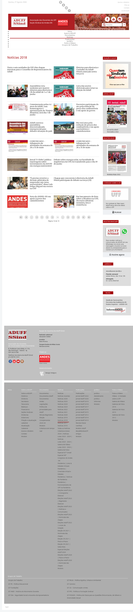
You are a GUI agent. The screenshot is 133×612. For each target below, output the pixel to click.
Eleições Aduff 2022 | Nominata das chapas (65, 517)
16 (68, 217)
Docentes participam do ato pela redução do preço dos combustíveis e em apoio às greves (87, 107)
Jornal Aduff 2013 (82, 420)
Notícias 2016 (63, 426)
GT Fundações (13, 588)
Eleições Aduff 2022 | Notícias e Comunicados (65, 509)
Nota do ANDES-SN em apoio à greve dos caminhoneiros (40, 198)
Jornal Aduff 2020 (82, 399)
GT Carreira (71, 584)
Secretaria (24, 401)
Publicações (80, 390)
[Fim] (89, 217)
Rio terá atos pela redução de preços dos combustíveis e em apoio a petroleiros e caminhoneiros (87, 127)
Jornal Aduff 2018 (82, 404)
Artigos (78, 434)
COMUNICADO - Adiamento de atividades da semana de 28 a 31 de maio (41, 144)
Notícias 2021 (63, 412)
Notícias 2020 (63, 415)
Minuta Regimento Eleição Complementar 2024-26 (46, 419)
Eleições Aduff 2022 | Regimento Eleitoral (65, 501)
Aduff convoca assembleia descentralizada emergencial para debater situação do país (41, 127)
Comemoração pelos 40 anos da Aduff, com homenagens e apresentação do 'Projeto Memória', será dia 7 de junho (41, 109)
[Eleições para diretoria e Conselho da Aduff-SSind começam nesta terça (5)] (64, 76)
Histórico (24, 396)
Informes (97, 401)
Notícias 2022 (63, 409)
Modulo (24, 436)
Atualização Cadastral (25, 427)
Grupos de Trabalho (15, 576)
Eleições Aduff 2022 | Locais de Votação (65, 525)
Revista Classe (81, 423)
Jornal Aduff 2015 (82, 412)
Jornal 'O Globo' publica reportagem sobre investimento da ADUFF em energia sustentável (41, 162)
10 (37, 217)
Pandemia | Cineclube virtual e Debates (64, 471)
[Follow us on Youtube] (113, 19)
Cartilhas (79, 426)
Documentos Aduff (46, 396)
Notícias (60, 390)
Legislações (43, 404)
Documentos (44, 390)
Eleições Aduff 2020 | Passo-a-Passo (65, 556)
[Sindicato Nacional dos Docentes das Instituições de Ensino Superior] (44, 358)
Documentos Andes (44, 400)
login (7, 607)
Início (10, 390)
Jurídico (96, 390)
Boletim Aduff (81, 428)
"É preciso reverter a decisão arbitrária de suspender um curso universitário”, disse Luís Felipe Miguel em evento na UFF (41, 183)
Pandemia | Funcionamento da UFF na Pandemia (64, 485)
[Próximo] (84, 217)
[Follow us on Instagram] (119, 19)
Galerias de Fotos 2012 (118, 416)
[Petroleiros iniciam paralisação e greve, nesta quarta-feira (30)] (64, 128)
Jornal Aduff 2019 (82, 401)
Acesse (117, 212)
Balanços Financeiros (25, 408)
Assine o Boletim (27, 431)
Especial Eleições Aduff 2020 (64, 550)
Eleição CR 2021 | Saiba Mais (64, 545)
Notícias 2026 (63, 399)
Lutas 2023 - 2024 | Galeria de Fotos (65, 448)
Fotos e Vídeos (117, 390)
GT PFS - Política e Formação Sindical (80, 591)
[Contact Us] (18, 361)
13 (52, 217)
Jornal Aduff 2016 (82, 409)
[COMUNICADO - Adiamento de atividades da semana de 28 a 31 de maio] (17, 150)
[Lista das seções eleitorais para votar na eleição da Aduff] (64, 95)
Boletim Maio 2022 (113, 174)
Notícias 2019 (63, 417)
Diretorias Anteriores (25, 416)
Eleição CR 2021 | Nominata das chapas (64, 533)
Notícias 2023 (63, 407)
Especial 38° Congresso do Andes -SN (65, 458)
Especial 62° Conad (64, 452)
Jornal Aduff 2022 (82, 396)
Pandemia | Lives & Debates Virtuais (65, 464)
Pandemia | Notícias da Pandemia (65, 478)
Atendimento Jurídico (98, 397)
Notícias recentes (64, 396)
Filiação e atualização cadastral (28, 421)
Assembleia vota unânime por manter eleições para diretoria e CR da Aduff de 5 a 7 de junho (41, 90)
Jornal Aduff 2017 (82, 407)
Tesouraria (25, 404)
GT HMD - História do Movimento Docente (23, 591)
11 (42, 217)
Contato (24, 434)
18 (78, 217)
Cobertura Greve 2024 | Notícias (64, 432)
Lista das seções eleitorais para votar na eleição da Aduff (87, 88)
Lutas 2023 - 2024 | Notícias (65, 437)
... (31, 217)
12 (47, 217)
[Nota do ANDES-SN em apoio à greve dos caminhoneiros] (17, 202)
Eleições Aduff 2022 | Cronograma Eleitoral (65, 493)
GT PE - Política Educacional (18, 584)
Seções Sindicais (27, 412)
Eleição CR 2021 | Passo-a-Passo (64, 540)
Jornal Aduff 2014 (82, 417)
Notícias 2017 (63, 423)
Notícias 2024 (63, 404)
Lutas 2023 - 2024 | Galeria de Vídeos (65, 443)
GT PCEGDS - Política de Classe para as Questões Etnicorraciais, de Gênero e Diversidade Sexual (94, 596)
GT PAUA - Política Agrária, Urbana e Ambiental (84, 580)
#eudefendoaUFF (82, 431)
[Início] (21, 217)
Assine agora (117, 254)
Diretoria (24, 399)
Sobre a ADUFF (26, 390)
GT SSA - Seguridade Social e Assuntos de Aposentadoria (28, 595)
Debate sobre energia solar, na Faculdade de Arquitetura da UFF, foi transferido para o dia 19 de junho (75, 161)
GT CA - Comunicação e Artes (77, 588)
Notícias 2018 (63, 420)
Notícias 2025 (63, 401)
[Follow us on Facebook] (107, 19)
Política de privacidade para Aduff (45, 409)
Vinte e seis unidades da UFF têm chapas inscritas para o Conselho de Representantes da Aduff (29, 69)
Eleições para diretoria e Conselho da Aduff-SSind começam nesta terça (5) (87, 70)
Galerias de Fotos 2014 (118, 405)
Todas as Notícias (64, 428)
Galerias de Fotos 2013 (118, 410)
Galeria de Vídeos (118, 401)
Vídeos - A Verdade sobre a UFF (119, 397)
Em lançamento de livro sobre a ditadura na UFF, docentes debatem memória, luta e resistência (87, 200)
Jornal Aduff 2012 (82, 415)
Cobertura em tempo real (46, 429)
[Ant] (26, 217)
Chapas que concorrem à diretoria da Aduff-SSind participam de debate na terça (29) (74, 179)
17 (73, 217)
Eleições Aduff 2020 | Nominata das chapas (65, 563)
